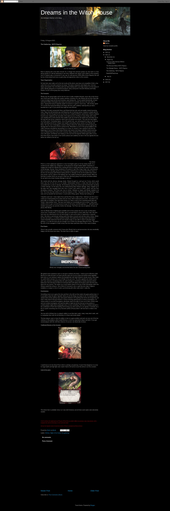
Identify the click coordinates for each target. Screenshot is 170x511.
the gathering (65, 433)
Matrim (107, 43)
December (110, 57)
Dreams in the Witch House (76, 12)
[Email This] (61, 430)
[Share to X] (65, 430)
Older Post (94, 491)
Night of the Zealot (55, 433)
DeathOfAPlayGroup (112, 73)
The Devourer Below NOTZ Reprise (116, 66)
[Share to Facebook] (67, 430)
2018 (106, 79)
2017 (106, 82)
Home (70, 491)
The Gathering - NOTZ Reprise (115, 71)
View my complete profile (110, 46)
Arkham (47, 433)
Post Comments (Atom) (55, 495)
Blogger (92, 505)
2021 (106, 55)
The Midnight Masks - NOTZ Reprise (116, 68)
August (109, 59)
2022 (106, 52)
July (108, 76)
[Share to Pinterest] (68, 430)
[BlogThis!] (63, 430)
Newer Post (45, 491)
